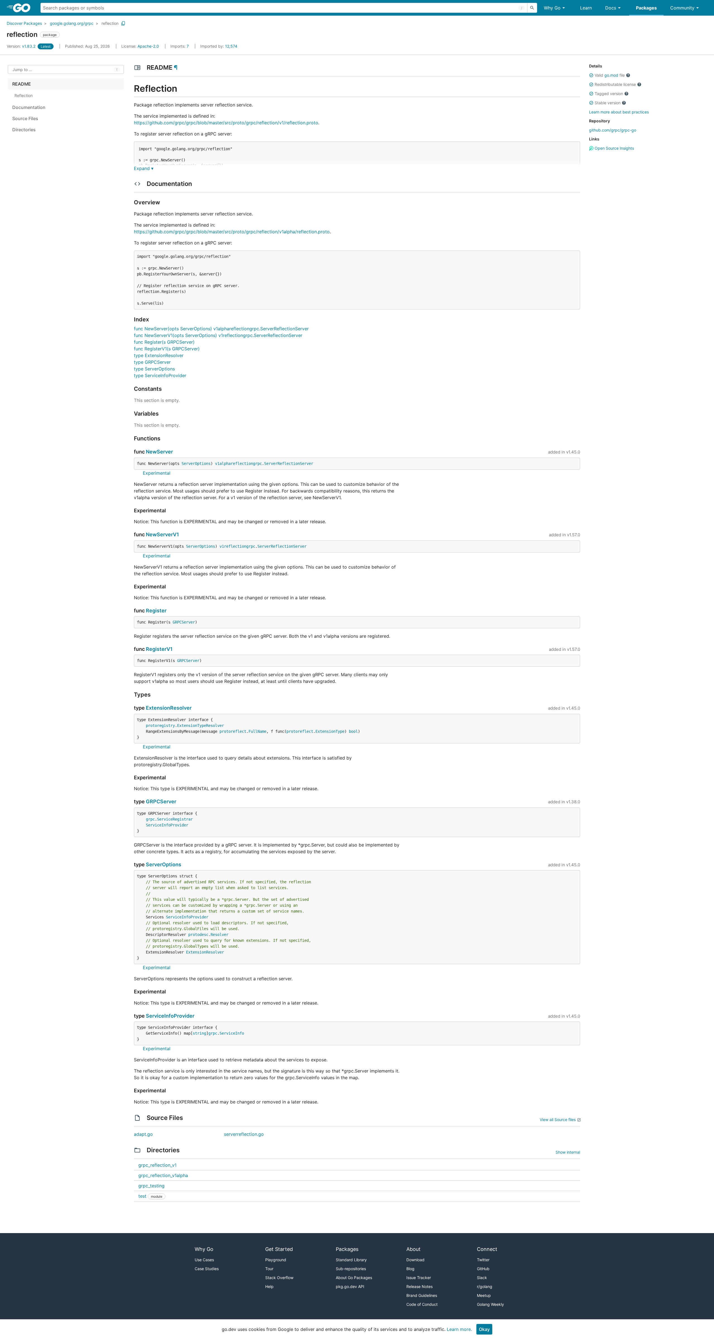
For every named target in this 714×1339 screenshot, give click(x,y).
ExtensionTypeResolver (200, 725)
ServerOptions (196, 463)
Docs (610, 8)
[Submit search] (532, 8)
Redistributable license (615, 84)
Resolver (219, 934)
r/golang (484, 1286)
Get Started (279, 1249)
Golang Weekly (490, 1304)
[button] (591, 75)
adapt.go (143, 1134)
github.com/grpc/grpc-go (612, 130)
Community (682, 8)
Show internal (568, 1152)
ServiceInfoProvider (167, 825)
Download (415, 1259)
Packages (646, 8)
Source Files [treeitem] (25, 118)
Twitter (483, 1259)
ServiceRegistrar (175, 819)
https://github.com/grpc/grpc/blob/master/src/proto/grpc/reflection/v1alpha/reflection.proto (232, 231)
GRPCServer (184, 622)
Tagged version (609, 93)
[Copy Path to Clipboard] (123, 23)
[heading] (23, 7)
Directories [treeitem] (24, 129)
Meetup (484, 1295)
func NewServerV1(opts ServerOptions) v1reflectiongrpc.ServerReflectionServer (218, 335)
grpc (150, 819)
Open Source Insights (614, 148)
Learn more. (459, 1329)
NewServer (159, 452)
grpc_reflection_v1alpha (163, 1175)
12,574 (218, 46)
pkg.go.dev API (350, 1286)
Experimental (156, 473)
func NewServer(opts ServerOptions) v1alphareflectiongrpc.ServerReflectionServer (221, 328)
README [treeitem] (21, 84)
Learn (586, 8)
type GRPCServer (152, 362)
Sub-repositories (351, 1268)
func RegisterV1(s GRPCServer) (167, 348)
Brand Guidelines (421, 1295)
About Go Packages (354, 1277)
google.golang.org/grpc (71, 23)
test (142, 1196)
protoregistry (160, 725)
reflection (110, 23)
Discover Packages (24, 23)
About (413, 1249)
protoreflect (232, 731)
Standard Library (351, 1259)
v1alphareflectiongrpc (238, 463)
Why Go (552, 8)
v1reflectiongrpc (237, 546)
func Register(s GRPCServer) (164, 342)
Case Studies (207, 1268)
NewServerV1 (162, 534)
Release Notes (419, 1286)
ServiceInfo (231, 1033)
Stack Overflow (279, 1277)
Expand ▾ (143, 168)
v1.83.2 (22, 46)
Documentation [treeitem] (28, 107)
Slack (482, 1277)
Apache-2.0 (148, 46)
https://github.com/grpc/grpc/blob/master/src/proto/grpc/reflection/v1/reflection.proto (226, 122)
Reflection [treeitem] (24, 95)
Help (269, 1286)
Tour (269, 1268)
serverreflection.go (244, 1134)
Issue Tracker (418, 1277)
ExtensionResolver (169, 708)
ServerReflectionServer (288, 463)
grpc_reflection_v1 (157, 1165)
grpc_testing (151, 1185)
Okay (484, 1329)
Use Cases (204, 1259)
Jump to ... (22, 69)
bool (353, 731)
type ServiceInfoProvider (160, 375)
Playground (275, 1259)
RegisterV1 (159, 649)
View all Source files (558, 1119)
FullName (257, 731)
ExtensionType (329, 731)
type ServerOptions (154, 369)
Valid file (610, 75)
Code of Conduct (422, 1304)
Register (156, 610)
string (199, 1033)
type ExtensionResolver (159, 355)
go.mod (611, 75)
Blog (410, 1268)
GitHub (483, 1268)
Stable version (608, 102)
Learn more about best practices (619, 112)
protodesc (198, 934)
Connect (487, 1249)
